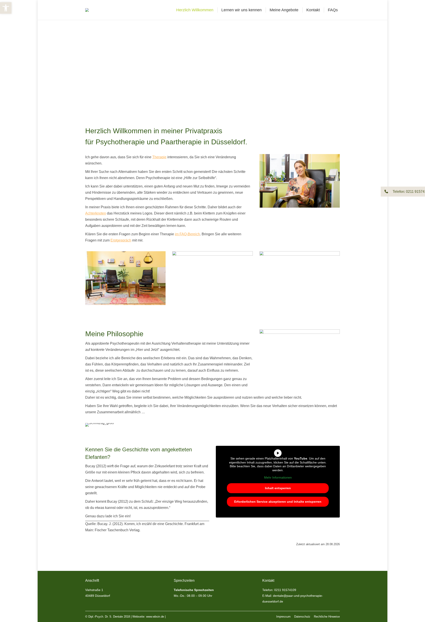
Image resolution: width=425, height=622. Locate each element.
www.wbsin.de (155, 616)
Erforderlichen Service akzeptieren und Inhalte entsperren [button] (277, 501)
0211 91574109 (285, 590)
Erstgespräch (120, 240)
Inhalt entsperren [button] (278, 488)
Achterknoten (95, 213)
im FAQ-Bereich (187, 234)
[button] (403, 192)
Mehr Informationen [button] (278, 477)
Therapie (159, 157)
